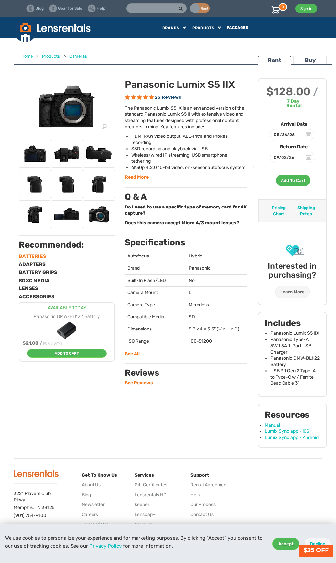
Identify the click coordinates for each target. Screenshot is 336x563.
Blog (86, 495)
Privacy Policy (105, 546)
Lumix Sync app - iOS (287, 431)
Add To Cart (293, 180)
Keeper (142, 504)
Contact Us (202, 514)
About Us (91, 485)
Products (51, 56)
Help (195, 495)
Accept (286, 543)
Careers (90, 514)
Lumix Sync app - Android (292, 437)
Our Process (203, 504)
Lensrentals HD (151, 495)
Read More (137, 177)
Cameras (78, 56)
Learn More (292, 291)
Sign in (306, 8)
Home (27, 56)
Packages (237, 27)
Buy (310, 60)
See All (132, 353)
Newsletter (93, 504)
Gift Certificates (151, 485)
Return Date (294, 147)
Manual (272, 425)
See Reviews (139, 383)
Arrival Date (294, 124)
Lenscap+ (145, 514)
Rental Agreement (209, 485)
